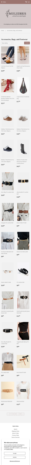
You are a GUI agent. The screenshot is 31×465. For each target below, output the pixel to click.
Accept (14, 453)
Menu (4, 2)
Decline (14, 457)
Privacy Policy (15, 435)
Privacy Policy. (9, 449)
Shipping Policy (15, 431)
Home (2, 30)
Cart (28, 2)
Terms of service (15, 437)
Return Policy (15, 433)
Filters (27, 43)
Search (15, 429)
